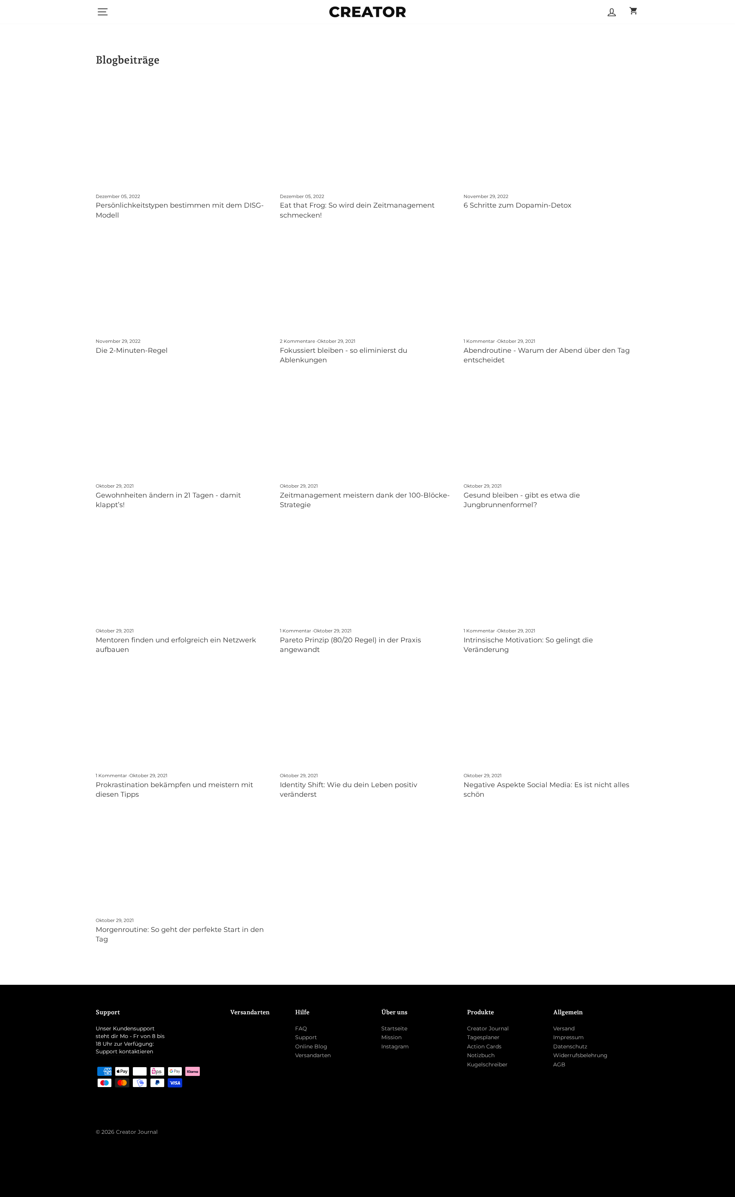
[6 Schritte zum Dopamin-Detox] (551, 136)
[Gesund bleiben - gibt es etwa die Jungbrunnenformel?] (551, 426)
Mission (391, 1037)
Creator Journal (488, 1028)
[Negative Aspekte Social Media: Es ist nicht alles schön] (551, 715)
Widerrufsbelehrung (580, 1055)
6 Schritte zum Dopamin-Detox (518, 205)
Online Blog (311, 1046)
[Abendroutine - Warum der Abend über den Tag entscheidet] (551, 281)
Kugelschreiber (487, 1064)
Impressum (568, 1037)
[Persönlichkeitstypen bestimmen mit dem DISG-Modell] (183, 136)
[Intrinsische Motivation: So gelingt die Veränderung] (551, 570)
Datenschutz (570, 1046)
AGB (559, 1064)
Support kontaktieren (124, 1051)
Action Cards (484, 1046)
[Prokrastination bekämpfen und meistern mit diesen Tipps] (183, 715)
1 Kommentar (480, 341)
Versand (564, 1028)
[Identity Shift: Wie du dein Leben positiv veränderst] (368, 715)
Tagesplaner (483, 1037)
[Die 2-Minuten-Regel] (183, 281)
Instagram (395, 1046)
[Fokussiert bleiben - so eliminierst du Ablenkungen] (368, 281)
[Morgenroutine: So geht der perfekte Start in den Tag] (183, 860)
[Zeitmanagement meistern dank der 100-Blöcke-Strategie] (368, 426)
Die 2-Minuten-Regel (132, 350)
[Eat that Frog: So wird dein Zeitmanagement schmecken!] (368, 136)
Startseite (394, 1028)
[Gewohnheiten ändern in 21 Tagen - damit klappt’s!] (183, 426)
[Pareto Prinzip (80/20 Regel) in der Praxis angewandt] (368, 570)
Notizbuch (481, 1055)
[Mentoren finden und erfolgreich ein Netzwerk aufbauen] (183, 570)
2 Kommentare (298, 341)
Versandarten (313, 1055)
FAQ (301, 1028)
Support (306, 1037)
